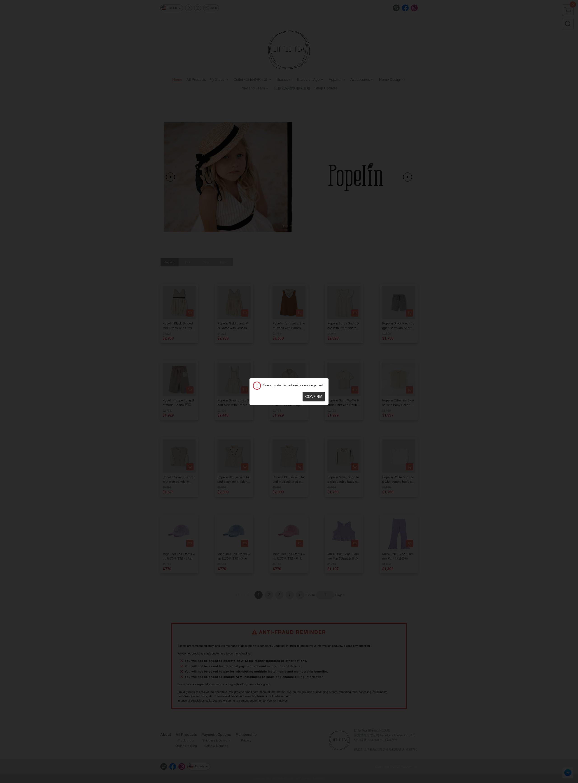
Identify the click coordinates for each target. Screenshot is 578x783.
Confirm (313, 396)
